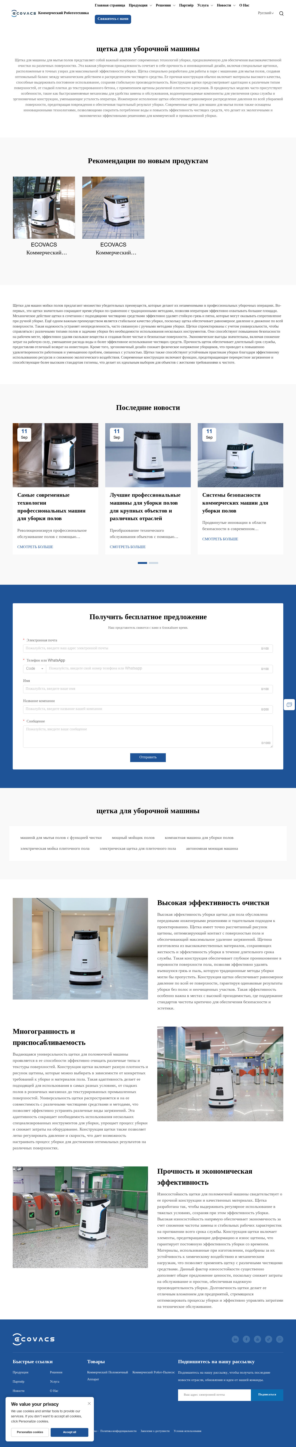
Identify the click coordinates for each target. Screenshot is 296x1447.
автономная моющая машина (212, 849)
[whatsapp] (279, 1339)
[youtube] (257, 1339)
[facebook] (246, 1339)
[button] (142, 563)
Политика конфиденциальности (118, 1431)
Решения (163, 6)
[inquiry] (289, 704)
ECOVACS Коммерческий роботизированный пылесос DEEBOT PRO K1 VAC (113, 250)
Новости (224, 6)
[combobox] (34, 669)
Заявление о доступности (155, 1431)
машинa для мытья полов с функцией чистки (61, 838)
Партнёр (186, 6)
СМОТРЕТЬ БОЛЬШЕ (35, 547)
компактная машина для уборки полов (199, 838)
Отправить (148, 757)
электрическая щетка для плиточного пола (138, 849)
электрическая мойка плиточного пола (54, 849)
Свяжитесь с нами (113, 19)
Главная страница (110, 6)
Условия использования (187, 1431)
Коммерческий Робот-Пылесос (154, 1372)
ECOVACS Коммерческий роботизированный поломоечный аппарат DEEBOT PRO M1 (44, 250)
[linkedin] (235, 1339)
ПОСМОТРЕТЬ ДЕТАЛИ (44, 207)
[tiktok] (268, 1339)
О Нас (244, 6)
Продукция (138, 6)
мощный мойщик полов (133, 838)
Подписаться (267, 1394)
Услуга (203, 6)
